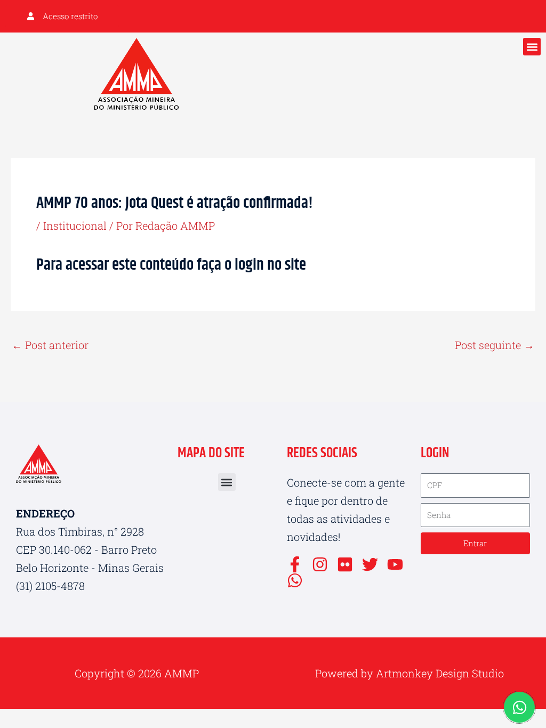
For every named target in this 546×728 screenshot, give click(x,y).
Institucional (75, 225)
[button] (532, 46)
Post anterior (50, 345)
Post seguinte (494, 345)
